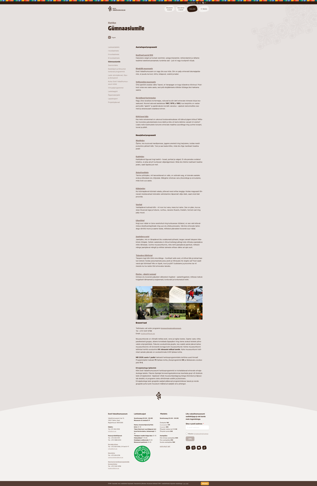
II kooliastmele (113, 54)
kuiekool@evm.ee (148, 334)
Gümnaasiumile (114, 62)
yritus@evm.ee (112, 449)
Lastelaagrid (112, 91)
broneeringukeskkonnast (171, 328)
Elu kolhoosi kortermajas (146, 98)
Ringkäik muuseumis (144, 68)
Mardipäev (140, 140)
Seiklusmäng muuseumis (146, 82)
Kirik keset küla (142, 116)
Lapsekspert (113, 99)
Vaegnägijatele (191, 3)
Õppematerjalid (114, 95)
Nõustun (198, 434)
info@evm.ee (112, 431)
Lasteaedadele (113, 47)
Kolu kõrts (111, 453)
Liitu (190, 439)
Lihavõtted (140, 220)
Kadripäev (140, 156)
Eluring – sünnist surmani (146, 274)
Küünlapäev (140, 188)
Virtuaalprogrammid (115, 88)
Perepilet (162, 427)
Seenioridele (113, 65)
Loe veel (185, 483)
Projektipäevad (114, 102)
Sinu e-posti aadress (194, 424)
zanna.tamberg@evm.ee (115, 457)
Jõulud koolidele (142, 172)
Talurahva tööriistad (144, 255)
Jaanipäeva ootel (142, 236)
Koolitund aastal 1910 (144, 55)
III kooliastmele (114, 58)
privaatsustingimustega (201, 434)
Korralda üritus (113, 444)
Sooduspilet (164, 425)
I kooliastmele (113, 51)
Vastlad (139, 204)
